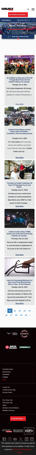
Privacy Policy (7, 392)
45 (29, 310)
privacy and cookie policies (21, 449)
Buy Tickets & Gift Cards (17, 15)
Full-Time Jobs (7, 403)
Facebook (4, 439)
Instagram (9, 439)
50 (26, 315)
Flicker (26, 439)
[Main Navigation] (33, 9)
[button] (18, 37)
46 (6, 315)
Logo (8, 9)
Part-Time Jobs (7, 400)
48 (16, 315)
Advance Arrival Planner (10, 408)
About (4, 405)
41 (10, 310)
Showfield (5, 374)
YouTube (15, 439)
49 (21, 315)
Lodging (5, 377)
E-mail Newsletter (17, 419)
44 (24, 310)
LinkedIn (32, 439)
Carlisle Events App (8, 390)
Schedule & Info (7, 369)
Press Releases (6, 20)
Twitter (20, 439)
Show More (20, 104)
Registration (6, 372)
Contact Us (6, 387)
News (4, 379)
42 (15, 310)
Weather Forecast (8, 410)
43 (19, 310)
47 (11, 315)
